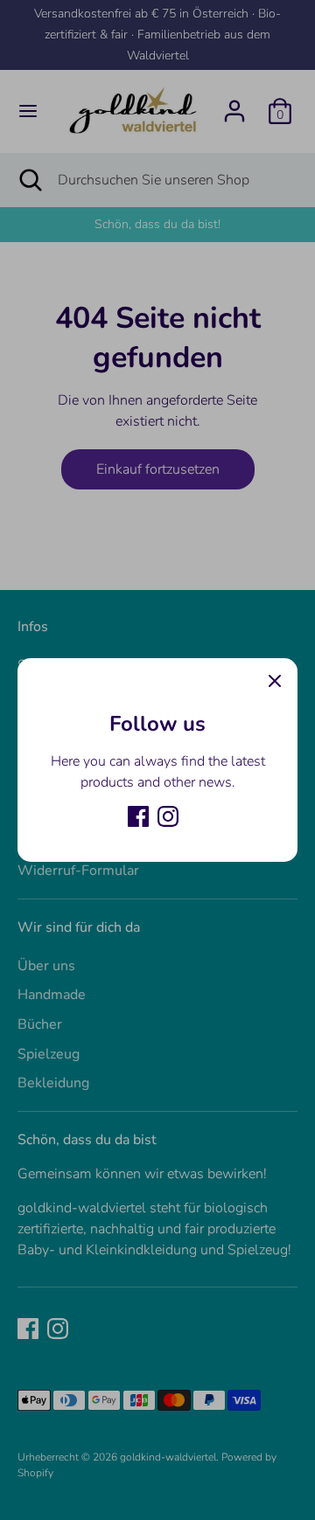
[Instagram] (168, 816)
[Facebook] (138, 816)
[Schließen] (275, 681)
